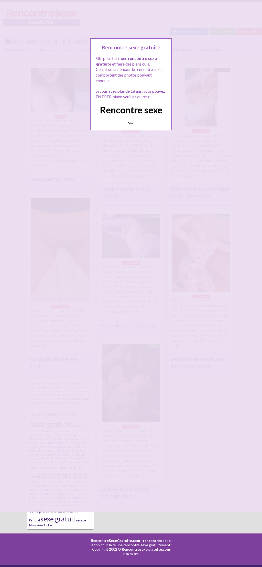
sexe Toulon (44, 525)
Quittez (131, 123)
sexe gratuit (57, 519)
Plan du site (131, 553)
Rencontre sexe (131, 109)
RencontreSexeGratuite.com (115, 540)
